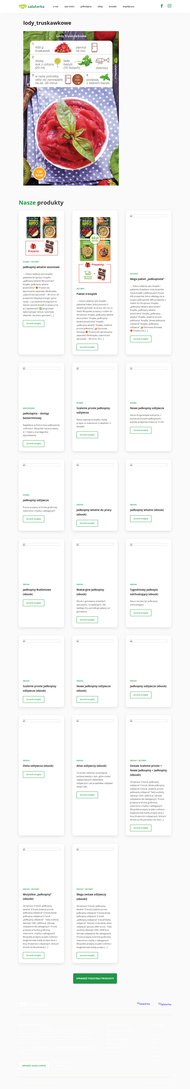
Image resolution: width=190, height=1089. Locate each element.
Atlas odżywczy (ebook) (92, 766)
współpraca (128, 6)
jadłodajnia (86, 6)
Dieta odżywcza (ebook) (38, 766)
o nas (55, 6)
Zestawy (35, 262)
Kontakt (155, 1047)
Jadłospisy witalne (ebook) (147, 510)
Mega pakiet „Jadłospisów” (147, 279)
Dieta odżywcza (113, 1047)
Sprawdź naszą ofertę (34, 1065)
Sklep (154, 1043)
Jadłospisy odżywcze (36, 500)
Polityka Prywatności (48, 1083)
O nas (154, 1031)
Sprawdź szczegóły (33, 323)
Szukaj (142, 6)
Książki (26, 262)
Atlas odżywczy (113, 1051)
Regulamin (156, 1060)
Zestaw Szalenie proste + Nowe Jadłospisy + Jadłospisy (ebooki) (148, 770)
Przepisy (155, 1039)
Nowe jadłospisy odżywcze (147, 408)
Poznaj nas (61, 1065)
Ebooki (80, 504)
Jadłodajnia (29, 408)
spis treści (69, 6)
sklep (100, 6)
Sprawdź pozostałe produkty (95, 978)
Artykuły (155, 1035)
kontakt (113, 6)
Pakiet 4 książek (87, 294)
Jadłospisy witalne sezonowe (41, 267)
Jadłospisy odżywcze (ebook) (148, 686)
